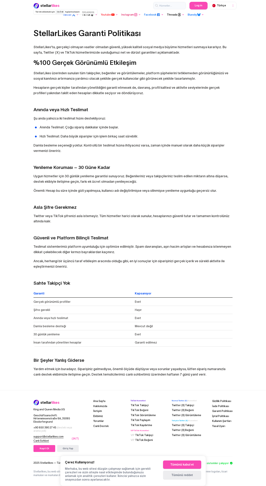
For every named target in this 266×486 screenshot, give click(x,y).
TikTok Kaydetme (141, 425)
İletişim (97, 411)
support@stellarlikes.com (48, 436)
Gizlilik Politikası (221, 401)
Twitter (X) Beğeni (183, 410)
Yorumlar (98, 421)
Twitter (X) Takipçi (183, 405)
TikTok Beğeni (139, 410)
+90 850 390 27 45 (52, 429)
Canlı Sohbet (41, 440)
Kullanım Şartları (221, 421)
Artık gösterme (88, 12)
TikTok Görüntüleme (143, 415)
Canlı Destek (101, 425)
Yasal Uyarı (218, 425)
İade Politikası (220, 406)
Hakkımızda (100, 406)
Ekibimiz (98, 415)
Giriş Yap (68, 448)
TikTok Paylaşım (140, 420)
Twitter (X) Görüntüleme (186, 415)
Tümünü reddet (182, 475)
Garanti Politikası (222, 411)
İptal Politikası (220, 415)
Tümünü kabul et (182, 464)
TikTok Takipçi (140, 405)
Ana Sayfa (99, 401)
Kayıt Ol (44, 448)
